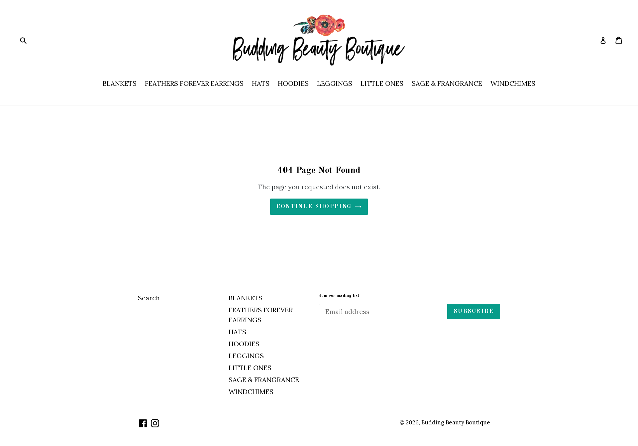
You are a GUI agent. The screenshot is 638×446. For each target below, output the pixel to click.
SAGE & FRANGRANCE (447, 83)
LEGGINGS (334, 83)
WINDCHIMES (512, 83)
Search (149, 298)
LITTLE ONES (382, 83)
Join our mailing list (339, 295)
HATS (260, 83)
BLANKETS (120, 83)
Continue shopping (313, 207)
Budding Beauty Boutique (455, 422)
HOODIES (293, 83)
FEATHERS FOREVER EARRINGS (194, 83)
